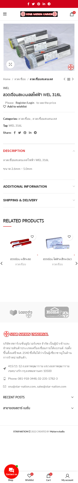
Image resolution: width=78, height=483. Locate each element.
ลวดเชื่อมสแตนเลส (41, 79)
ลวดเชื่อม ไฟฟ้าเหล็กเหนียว (57, 259)
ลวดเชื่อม (20, 79)
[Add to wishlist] (32, 236)
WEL (6, 88)
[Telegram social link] (49, 4)
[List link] (39, 378)
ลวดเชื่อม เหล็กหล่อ (20, 259)
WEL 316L (15, 125)
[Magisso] (57, 312)
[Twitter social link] (33, 4)
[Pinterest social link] (38, 4)
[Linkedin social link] (43, 4)
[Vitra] (21, 312)
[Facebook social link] (28, 4)
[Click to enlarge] (10, 64)
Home (7, 79)
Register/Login (25, 102)
